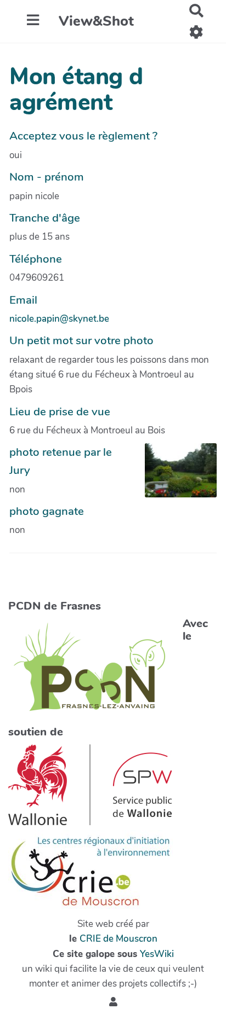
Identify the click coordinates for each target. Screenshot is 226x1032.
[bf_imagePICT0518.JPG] (175, 475)
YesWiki (157, 954)
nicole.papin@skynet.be (59, 318)
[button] (113, 1002)
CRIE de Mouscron (118, 938)
